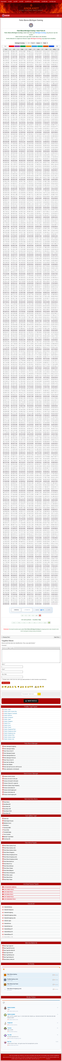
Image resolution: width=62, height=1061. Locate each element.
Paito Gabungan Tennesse (10, 757)
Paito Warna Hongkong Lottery (11, 859)
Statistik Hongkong (8, 912)
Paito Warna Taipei (8, 879)
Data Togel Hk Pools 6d (9, 948)
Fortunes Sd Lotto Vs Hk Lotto (10, 778)
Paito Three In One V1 (9, 751)
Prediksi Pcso (6, 723)
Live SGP (21, 1)
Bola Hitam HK (7, 806)
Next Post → (57, 637)
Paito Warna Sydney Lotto (10, 848)
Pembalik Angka (7, 832)
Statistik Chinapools (8, 909)
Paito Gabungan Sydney (9, 748)
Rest (5, 46)
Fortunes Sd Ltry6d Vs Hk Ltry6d (11, 781)
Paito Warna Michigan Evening (31, 20)
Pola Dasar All (6, 839)
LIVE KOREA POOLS (8, 894)
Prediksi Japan (7, 719)
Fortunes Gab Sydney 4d (9, 792)
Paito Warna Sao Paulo (13, 1045)
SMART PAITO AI (31, 700)
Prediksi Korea (7, 725)
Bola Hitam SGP (7, 808)
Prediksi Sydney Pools (8, 735)
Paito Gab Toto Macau (9, 762)
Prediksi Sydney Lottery (9, 737)
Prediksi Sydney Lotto (8, 739)
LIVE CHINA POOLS (8, 892)
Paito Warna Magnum (9, 870)
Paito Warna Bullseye (8, 866)
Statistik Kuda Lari (8, 926)
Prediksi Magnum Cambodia (10, 713)
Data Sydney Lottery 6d (9, 959)
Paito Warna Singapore (9, 852)
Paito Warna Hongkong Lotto (10, 857)
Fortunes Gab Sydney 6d (9, 787)
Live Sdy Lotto (52, 1)
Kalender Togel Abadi (8, 836)
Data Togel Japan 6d (8, 946)
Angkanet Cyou (6, 1055)
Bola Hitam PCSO (8, 811)
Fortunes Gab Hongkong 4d (10, 794)
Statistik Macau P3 (8, 934)
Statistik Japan (7, 920)
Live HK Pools (28, 1)
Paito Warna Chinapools (9, 872)
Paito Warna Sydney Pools (10, 845)
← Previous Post (6, 637)
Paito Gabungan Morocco (10, 755)
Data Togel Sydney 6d (9, 957)
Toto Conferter (7, 834)
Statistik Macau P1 (8, 929)
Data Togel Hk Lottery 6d (9, 950)
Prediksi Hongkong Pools (9, 729)
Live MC (10, 1)
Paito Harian (3, 1)
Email (3, 669)
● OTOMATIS (27, 609)
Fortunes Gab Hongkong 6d (10, 790)
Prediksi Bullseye (7, 715)
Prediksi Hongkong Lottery (9, 731)
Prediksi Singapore (8, 721)
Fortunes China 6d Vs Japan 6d (11, 783)
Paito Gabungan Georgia (9, 753)
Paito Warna (6, 802)
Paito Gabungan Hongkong (10, 746)
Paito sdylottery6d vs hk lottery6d (11, 769)
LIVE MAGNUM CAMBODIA (10, 887)
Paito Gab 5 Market (8, 764)
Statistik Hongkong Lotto (10, 918)
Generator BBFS (7, 827)
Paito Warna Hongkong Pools (10, 854)
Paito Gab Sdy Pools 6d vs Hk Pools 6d (13, 766)
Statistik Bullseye (8, 907)
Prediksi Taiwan (7, 727)
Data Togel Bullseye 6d (9, 955)
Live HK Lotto (45, 1)
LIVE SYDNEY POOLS (9, 889)
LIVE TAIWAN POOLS (9, 896)
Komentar (4, 645)
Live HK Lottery (36, 1)
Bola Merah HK (7, 804)
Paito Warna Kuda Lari (9, 861)
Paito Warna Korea (8, 877)
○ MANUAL (16, 609)
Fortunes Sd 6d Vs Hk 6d (9, 776)
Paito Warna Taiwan (8, 868)
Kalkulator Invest (7, 823)
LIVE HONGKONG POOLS (10, 899)
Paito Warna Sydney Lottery (10, 850)
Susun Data (6, 830)
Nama (3, 664)
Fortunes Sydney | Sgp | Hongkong (11, 785)
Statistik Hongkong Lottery (10, 915)
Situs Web (4, 674)
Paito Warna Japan (8, 875)
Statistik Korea (7, 923)
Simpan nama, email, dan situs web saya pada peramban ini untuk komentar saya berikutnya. (25, 679)
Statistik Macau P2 (8, 931)
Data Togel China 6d (8, 952)
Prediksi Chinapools (8, 717)
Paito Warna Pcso (8, 863)
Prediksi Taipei (7, 709)
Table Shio (6, 818)
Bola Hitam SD (7, 813)
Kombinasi (6, 825)
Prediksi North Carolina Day (10, 711)
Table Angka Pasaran (8, 821)
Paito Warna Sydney (13, 1024)
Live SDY (15, 1)
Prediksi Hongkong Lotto (9, 733)
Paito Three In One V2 (9, 760)
